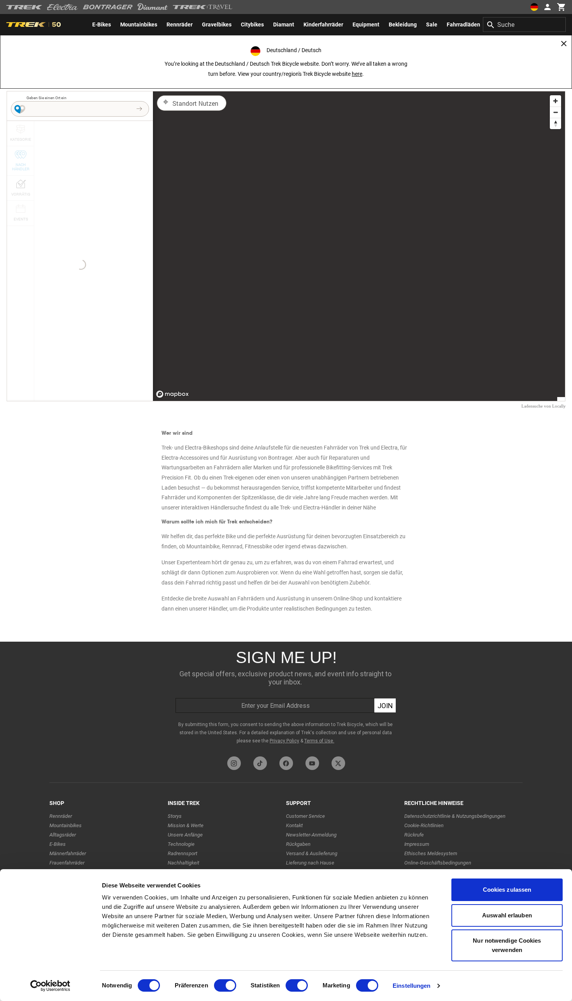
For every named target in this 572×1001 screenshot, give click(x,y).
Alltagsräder (62, 835)
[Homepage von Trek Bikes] (24, 7)
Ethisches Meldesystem (430, 853)
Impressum (416, 844)
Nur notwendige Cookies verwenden (507, 945)
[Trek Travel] (203, 7)
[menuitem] (102, 24)
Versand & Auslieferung (311, 853)
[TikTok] (260, 763)
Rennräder (60, 816)
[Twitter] (338, 763)
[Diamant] (152, 7)
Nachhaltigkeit (183, 863)
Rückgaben (298, 844)
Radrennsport (182, 853)
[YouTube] (312, 763)
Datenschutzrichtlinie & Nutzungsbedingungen (454, 816)
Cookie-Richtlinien (424, 825)
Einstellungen (411, 985)
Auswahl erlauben (507, 915)
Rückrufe (414, 835)
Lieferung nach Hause (310, 863)
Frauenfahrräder (66, 863)
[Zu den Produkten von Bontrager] (108, 7)
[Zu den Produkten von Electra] (62, 7)
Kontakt (294, 825)
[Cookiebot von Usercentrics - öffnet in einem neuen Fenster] (50, 986)
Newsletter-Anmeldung (311, 835)
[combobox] (524, 24)
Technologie (181, 844)
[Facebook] (286, 763)
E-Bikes (57, 844)
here (357, 74)
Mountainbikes (65, 825)
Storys (175, 816)
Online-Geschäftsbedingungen (437, 863)
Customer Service (305, 816)
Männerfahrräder (67, 853)
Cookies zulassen (507, 889)
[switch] (225, 985)
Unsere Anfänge (185, 835)
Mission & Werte (186, 825)
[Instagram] (234, 763)
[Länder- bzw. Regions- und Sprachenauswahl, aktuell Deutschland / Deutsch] (534, 7)
